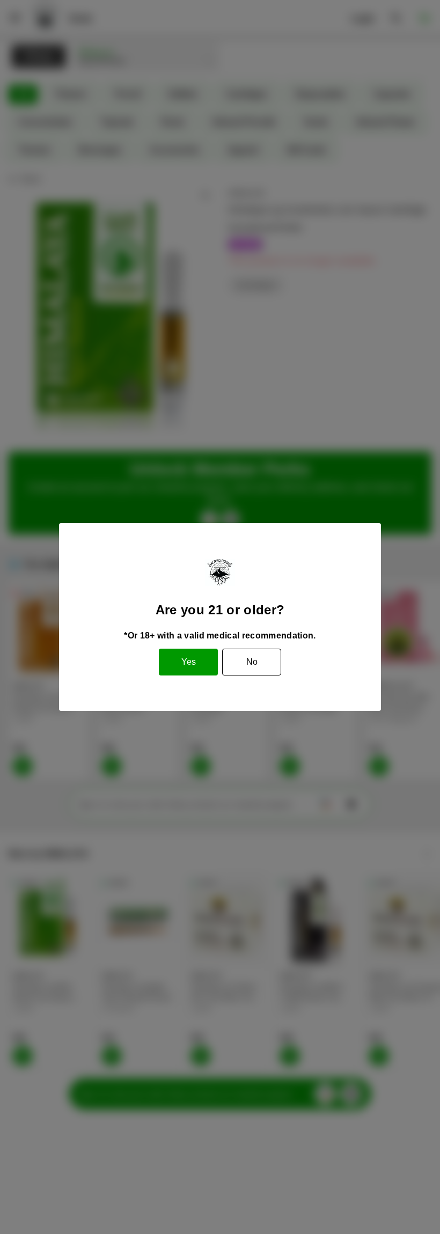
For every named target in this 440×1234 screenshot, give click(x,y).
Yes (188, 661)
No (252, 661)
